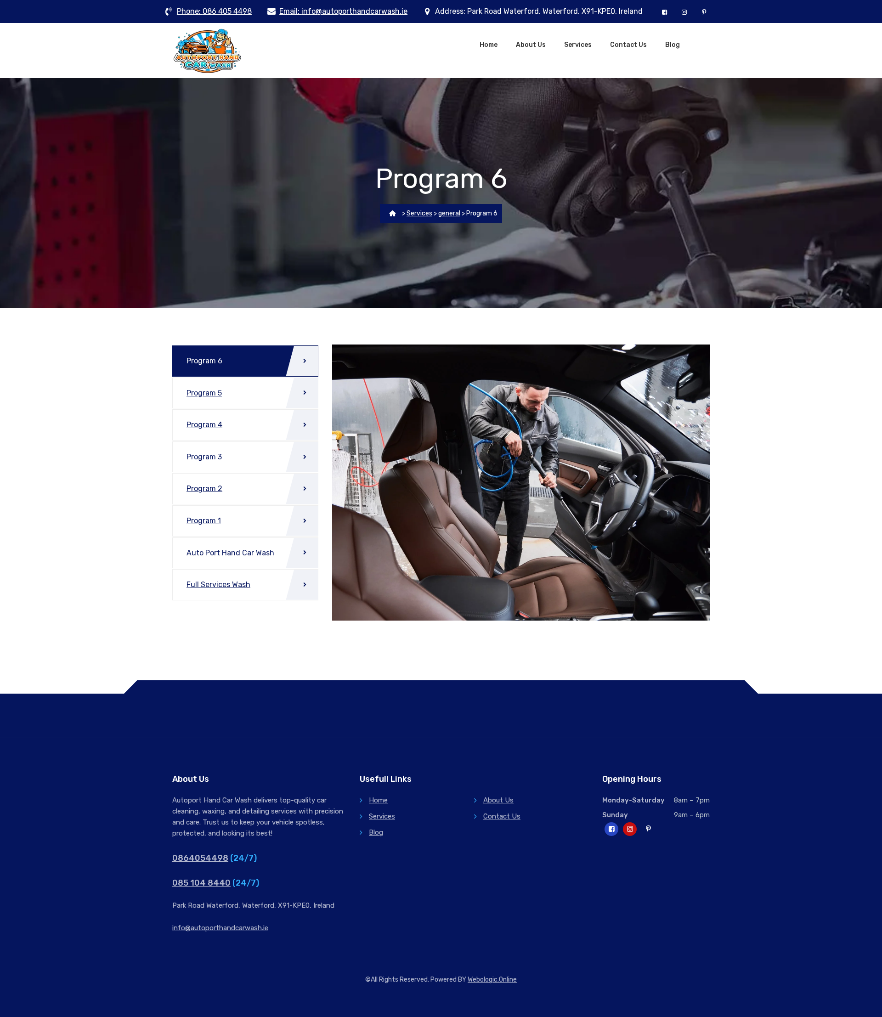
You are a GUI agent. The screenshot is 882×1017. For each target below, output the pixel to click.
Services (578, 45)
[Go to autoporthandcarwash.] (392, 213)
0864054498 (200, 858)
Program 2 (204, 488)
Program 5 (204, 393)
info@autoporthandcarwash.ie (220, 928)
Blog (672, 45)
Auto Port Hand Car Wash (230, 552)
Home (489, 45)
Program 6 (204, 360)
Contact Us (628, 45)
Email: (343, 11)
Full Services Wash (218, 584)
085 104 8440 (201, 883)
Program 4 (204, 424)
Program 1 (204, 520)
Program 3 (204, 456)
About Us (531, 45)
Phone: (214, 11)
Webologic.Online (492, 979)
